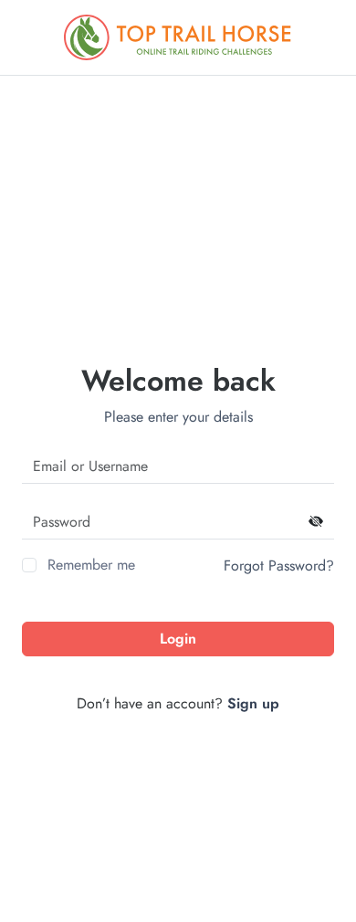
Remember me (91, 564)
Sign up (253, 703)
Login (178, 638)
